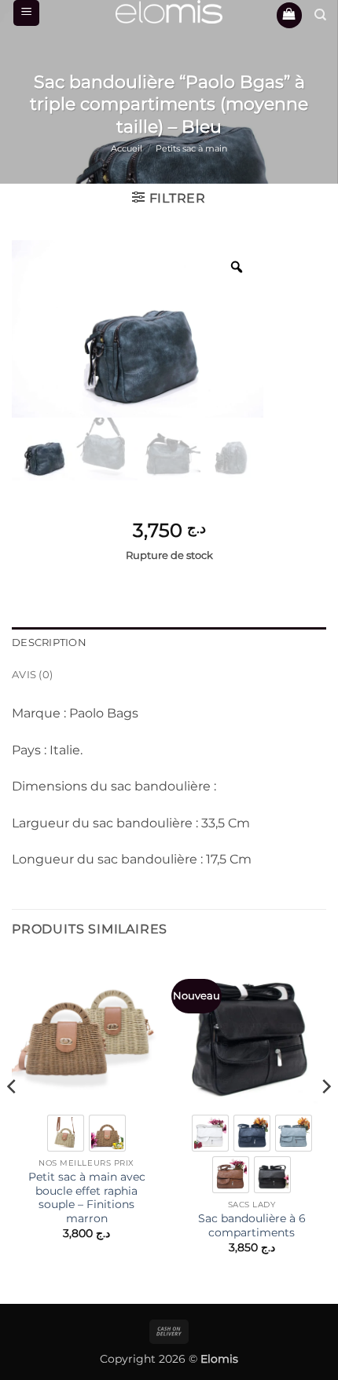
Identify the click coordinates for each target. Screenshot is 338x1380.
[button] (26, 13)
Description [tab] (49, 642)
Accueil (126, 148)
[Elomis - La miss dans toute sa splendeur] (169, 12)
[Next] (325, 1118)
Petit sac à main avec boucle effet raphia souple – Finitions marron (86, 1197)
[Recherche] (320, 15)
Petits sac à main (191, 148)
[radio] (65, 1133)
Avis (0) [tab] (32, 675)
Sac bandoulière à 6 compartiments (252, 1225)
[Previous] (12, 1118)
